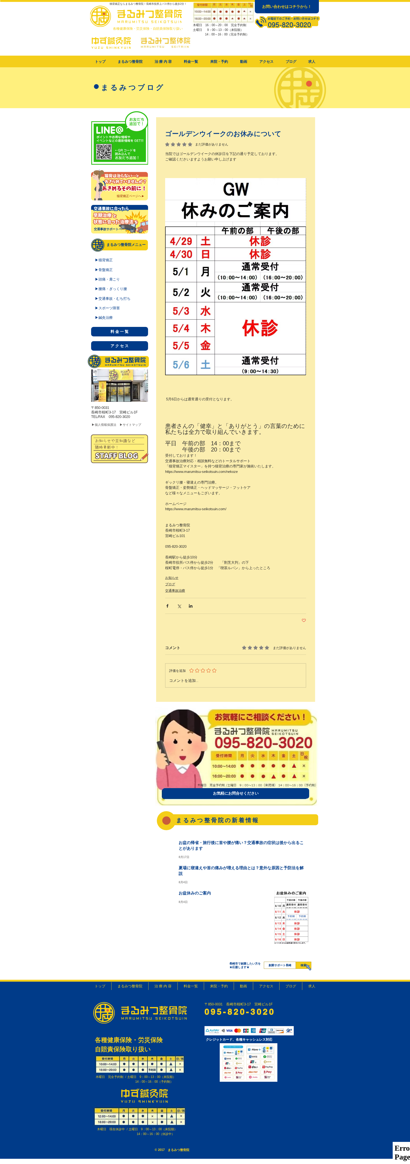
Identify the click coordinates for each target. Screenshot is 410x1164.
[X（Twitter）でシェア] (179, 606)
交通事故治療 (175, 590)
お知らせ (171, 578)
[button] (163, 62)
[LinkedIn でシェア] (190, 606)
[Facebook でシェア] (167, 606)
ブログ (170, 584)
